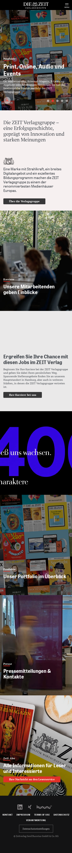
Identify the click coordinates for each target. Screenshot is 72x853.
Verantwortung (36, 820)
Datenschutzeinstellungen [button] (36, 828)
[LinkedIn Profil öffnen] (22, 806)
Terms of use (42, 815)
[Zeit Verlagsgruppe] (36, 5)
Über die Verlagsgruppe (24, 201)
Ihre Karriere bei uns (22, 395)
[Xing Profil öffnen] (32, 806)
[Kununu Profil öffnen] (46, 806)
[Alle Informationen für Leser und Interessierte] (36, 745)
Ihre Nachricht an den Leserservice (32, 779)
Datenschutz (61, 815)
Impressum (23, 815)
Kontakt (8, 815)
